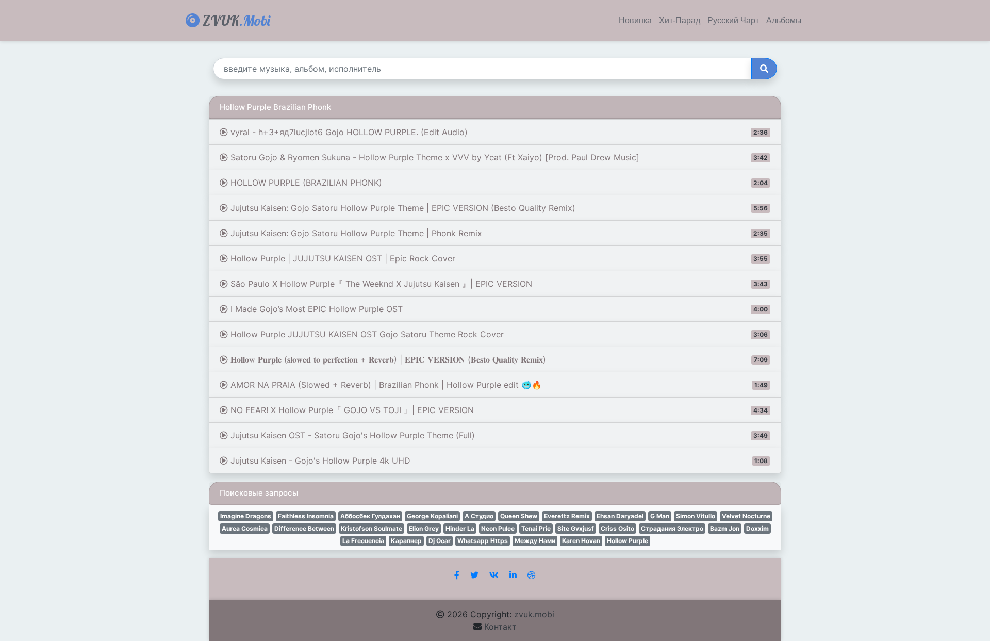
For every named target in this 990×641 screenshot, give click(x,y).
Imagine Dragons (245, 516)
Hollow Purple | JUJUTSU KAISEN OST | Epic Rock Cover (498, 258)
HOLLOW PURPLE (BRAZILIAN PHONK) (498, 182)
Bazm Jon (724, 528)
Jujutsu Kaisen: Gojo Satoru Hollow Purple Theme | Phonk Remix (498, 233)
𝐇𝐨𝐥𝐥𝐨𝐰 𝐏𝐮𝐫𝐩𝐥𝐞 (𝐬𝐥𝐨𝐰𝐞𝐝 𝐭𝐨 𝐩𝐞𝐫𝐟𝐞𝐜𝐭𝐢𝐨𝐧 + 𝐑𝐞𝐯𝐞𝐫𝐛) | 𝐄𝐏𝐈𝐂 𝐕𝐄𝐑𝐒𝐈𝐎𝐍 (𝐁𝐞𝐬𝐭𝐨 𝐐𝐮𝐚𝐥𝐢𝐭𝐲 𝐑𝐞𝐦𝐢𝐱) (498, 359)
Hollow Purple (627, 541)
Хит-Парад (679, 21)
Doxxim (757, 528)
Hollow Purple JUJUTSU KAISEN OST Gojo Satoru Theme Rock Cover (498, 334)
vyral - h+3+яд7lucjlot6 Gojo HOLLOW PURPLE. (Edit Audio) (498, 132)
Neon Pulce (498, 528)
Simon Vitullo (695, 516)
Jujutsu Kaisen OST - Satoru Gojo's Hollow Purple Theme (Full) (498, 435)
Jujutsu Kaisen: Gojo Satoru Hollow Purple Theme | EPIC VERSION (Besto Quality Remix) (498, 208)
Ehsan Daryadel (620, 516)
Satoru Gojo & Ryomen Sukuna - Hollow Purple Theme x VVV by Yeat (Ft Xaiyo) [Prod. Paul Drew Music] (498, 157)
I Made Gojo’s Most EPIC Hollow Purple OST (498, 309)
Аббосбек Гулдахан (370, 516)
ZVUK (235, 20)
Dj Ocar (439, 541)
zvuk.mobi (534, 614)
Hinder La (460, 528)
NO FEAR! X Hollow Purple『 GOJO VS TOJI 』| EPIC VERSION (498, 410)
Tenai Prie (536, 528)
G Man (659, 516)
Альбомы (784, 21)
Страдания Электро (672, 528)
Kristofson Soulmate (371, 528)
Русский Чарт (733, 21)
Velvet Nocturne (746, 516)
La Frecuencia (363, 541)
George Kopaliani (432, 516)
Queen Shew (518, 516)
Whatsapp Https (482, 541)
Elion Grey (424, 528)
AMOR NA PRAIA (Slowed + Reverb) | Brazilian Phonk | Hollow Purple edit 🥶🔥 (498, 385)
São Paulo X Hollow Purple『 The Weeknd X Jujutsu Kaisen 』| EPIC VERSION (498, 283)
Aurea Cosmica (245, 528)
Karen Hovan (581, 541)
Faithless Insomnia (306, 516)
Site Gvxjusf (575, 528)
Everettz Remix (567, 516)
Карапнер (406, 541)
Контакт (500, 626)
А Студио (479, 516)
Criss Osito (617, 528)
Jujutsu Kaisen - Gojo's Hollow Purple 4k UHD (498, 460)
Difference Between (304, 528)
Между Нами (535, 541)
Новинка (635, 21)
